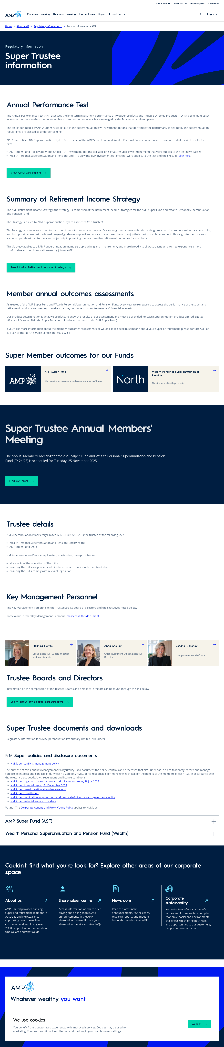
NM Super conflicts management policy (34, 763)
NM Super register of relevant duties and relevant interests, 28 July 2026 (54, 781)
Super (102, 14)
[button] (38, 14)
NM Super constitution (24, 793)
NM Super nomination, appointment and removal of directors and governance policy (62, 797)
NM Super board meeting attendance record (38, 789)
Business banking (64, 14)
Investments (117, 14)
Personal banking (38, 14)
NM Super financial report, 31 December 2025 (38, 785)
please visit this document (83, 616)
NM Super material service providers (33, 801)
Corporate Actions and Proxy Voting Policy (47, 807)
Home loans (87, 14)
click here (184, 156)
